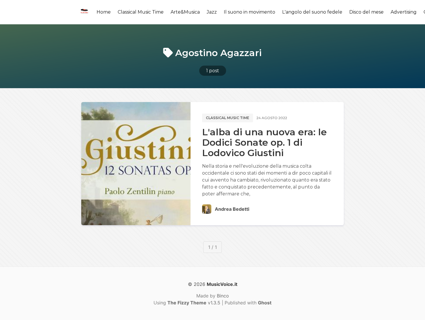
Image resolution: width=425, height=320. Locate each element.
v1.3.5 (193, 303)
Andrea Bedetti (232, 209)
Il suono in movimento (249, 12)
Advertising (404, 12)
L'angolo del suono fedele (312, 12)
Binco (223, 296)
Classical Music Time (141, 12)
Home (104, 12)
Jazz (212, 12)
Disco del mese (366, 12)
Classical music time (227, 118)
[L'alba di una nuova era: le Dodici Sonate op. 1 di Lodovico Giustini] (136, 163)
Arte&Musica (185, 12)
